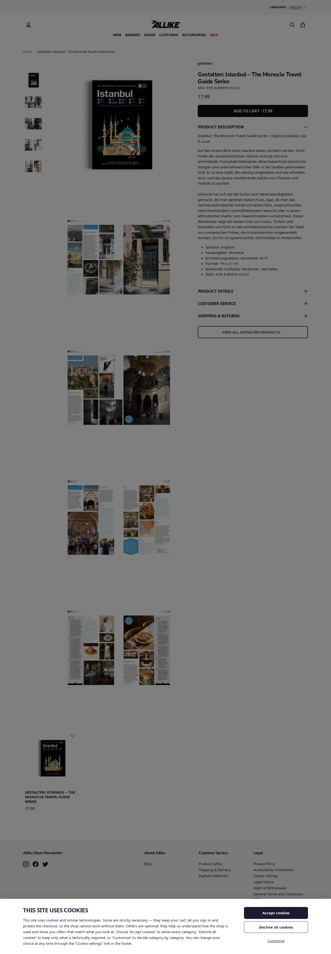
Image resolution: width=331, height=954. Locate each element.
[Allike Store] (165, 26)
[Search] (292, 24)
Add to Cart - (253, 111)
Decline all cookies (276, 927)
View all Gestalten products (251, 332)
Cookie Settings (265, 876)
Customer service (217, 303)
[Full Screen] (173, 700)
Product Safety (210, 863)
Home (27, 51)
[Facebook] (36, 864)
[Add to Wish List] (72, 735)
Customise (276, 940)
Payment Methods (213, 876)
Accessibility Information (273, 870)
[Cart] (302, 24)
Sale (214, 34)
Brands (132, 34)
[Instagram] (26, 864)
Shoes (149, 34)
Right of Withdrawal (269, 888)
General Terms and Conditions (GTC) (278, 896)
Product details (215, 291)
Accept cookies (276, 912)
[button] (33, 80)
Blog (147, 863)
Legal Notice (263, 882)
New (117, 34)
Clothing (168, 34)
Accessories (194, 34)
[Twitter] (45, 864)
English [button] (295, 7)
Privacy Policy (264, 863)
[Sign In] (28, 24)
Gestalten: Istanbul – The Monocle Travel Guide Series (50, 797)
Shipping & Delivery (215, 870)
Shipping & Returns (219, 316)
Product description (221, 127)
